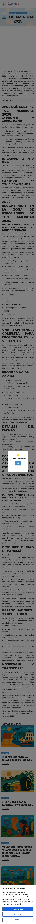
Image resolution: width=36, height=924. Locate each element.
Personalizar (18, 914)
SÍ (18, 463)
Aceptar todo (18, 909)
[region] (18, 904)
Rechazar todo (18, 920)
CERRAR (18, 467)
